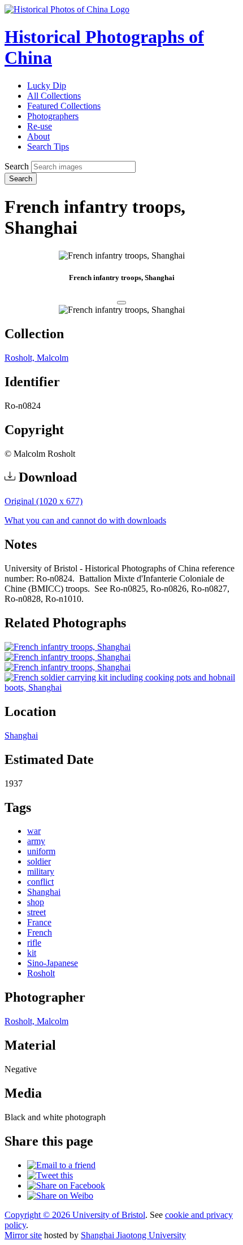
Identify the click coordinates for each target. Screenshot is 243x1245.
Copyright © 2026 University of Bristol (75, 1215)
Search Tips (48, 146)
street (36, 912)
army (36, 841)
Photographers (53, 116)
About (38, 136)
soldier (39, 861)
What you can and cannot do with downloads (85, 520)
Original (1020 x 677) (44, 501)
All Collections (54, 96)
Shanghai (21, 735)
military (40, 871)
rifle (34, 942)
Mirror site (23, 1235)
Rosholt (41, 973)
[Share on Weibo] (60, 1195)
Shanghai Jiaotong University (133, 1235)
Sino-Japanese (52, 963)
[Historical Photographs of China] (67, 9)
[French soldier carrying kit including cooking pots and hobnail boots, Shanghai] (121, 687)
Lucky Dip (46, 85)
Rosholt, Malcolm (36, 357)
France (39, 922)
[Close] (121, 302)
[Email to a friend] (61, 1165)
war (34, 831)
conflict (40, 881)
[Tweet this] (50, 1175)
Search (17, 166)
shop (35, 902)
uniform (41, 851)
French (39, 932)
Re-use (39, 126)
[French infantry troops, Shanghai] (68, 647)
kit (31, 953)
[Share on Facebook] (66, 1185)
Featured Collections (64, 106)
